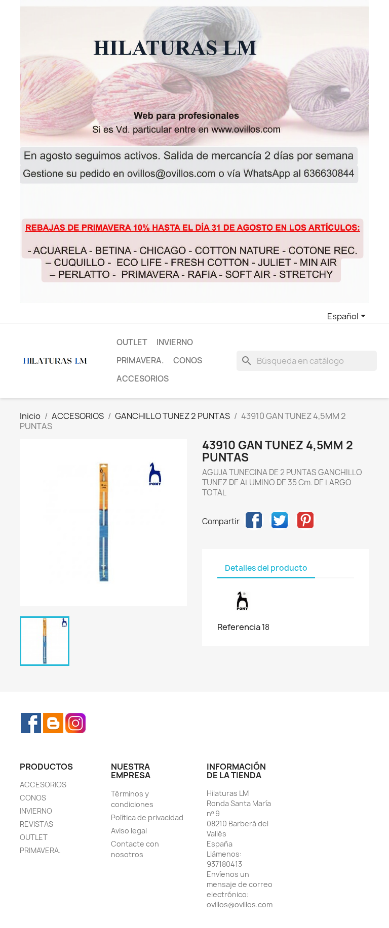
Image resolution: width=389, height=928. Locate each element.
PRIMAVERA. (140, 360)
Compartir (254, 520)
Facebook (31, 723)
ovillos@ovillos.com (240, 904)
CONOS (187, 360)
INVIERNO (175, 342)
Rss (53, 723)
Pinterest (305, 520)
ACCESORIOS (142, 378)
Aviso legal (129, 830)
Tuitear (279, 520)
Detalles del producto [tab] (266, 568)
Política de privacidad (147, 817)
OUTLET (131, 342)
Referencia (238, 627)
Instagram (75, 723)
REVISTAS (36, 824)
